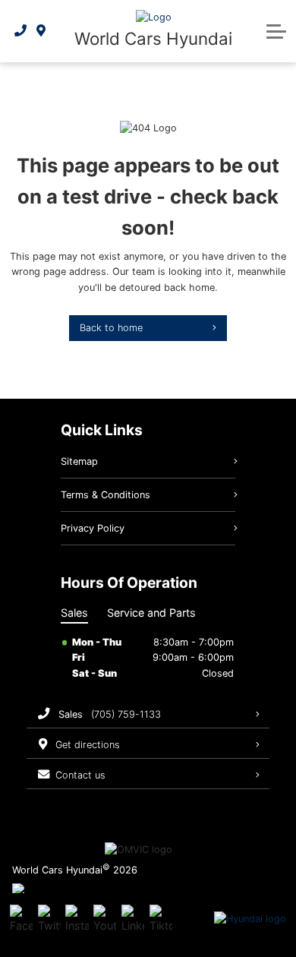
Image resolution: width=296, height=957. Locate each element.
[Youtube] (104, 919)
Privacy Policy (92, 528)
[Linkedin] (132, 919)
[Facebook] (21, 919)
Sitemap (79, 461)
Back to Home (111, 327)
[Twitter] (49, 919)
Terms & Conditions (105, 495)
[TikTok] (161, 919)
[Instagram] (76, 919)
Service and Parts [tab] (151, 612)
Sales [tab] (74, 612)
